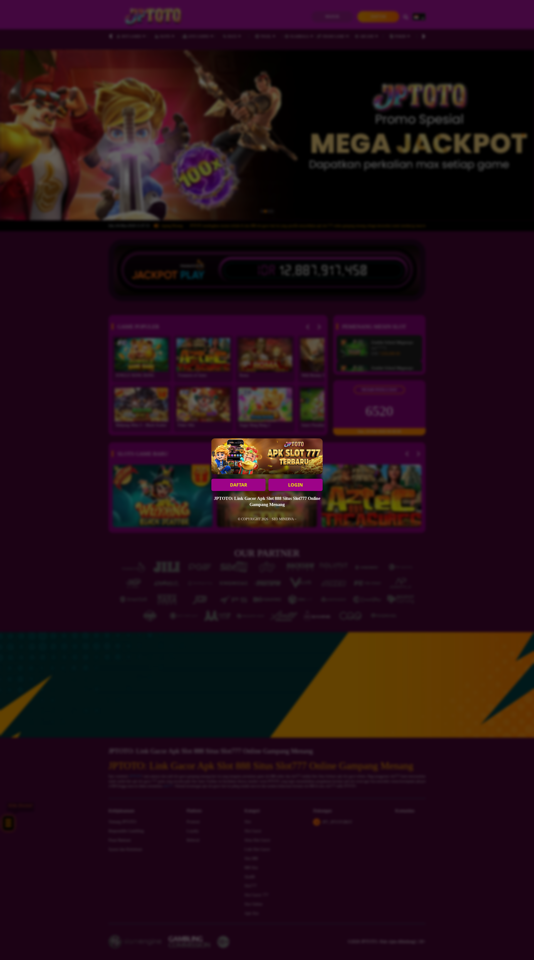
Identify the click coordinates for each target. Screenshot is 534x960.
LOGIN (295, 485)
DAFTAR (238, 485)
